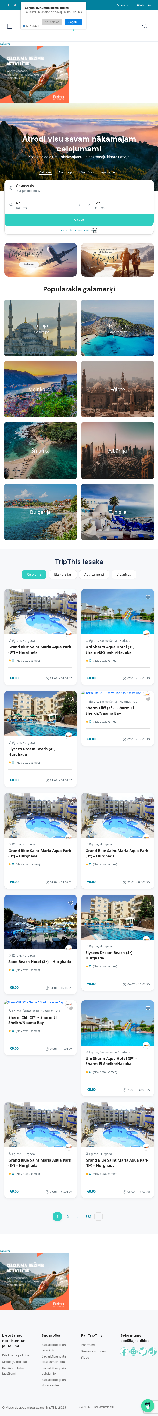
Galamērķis (25, 185)
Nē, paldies (52, 22)
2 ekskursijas (40, 332)
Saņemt (73, 22)
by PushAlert (32, 26)
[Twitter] (143, 1351)
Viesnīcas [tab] (87, 172)
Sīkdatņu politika (14, 1362)
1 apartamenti (117, 332)
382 (88, 1216)
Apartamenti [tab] (109, 172)
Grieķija (117, 325)
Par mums (122, 5)
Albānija (117, 450)
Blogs (85, 1357)
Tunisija (117, 512)
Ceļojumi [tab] (46, 172)
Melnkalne (40, 389)
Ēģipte (117, 389)
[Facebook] (124, 1351)
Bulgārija (40, 512)
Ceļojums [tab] (34, 574)
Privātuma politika (15, 1355)
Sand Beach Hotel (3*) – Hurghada (39, 961)
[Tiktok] (152, 1351)
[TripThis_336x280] (34, 74)
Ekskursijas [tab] (66, 172)
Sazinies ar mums (94, 1351)
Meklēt (79, 220)
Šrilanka (40, 450)
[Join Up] (68, 633)
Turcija (40, 325)
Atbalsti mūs (144, 5)
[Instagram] (133, 1351)
